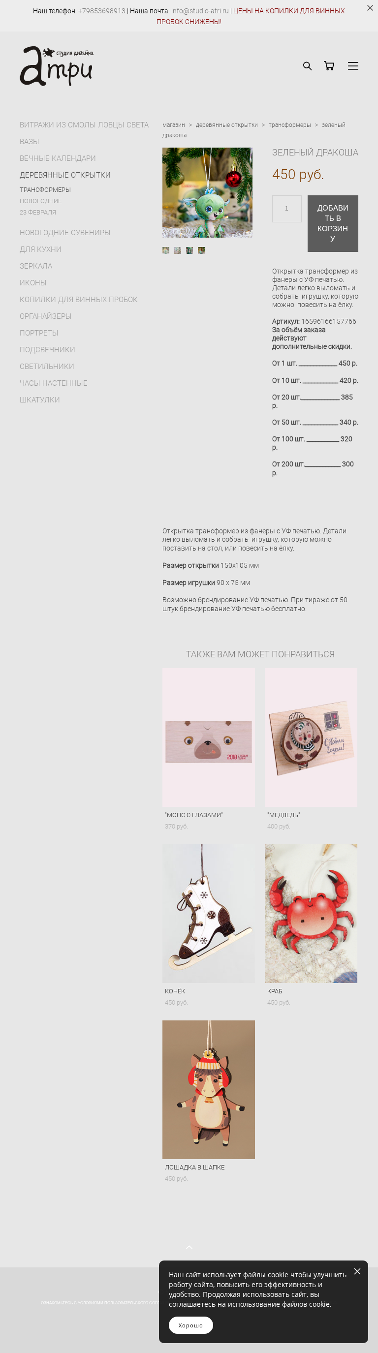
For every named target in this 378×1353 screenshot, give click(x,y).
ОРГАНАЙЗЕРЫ (46, 316)
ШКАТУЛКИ (40, 399)
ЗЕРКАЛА (36, 266)
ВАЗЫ (29, 141)
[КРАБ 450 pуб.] (311, 913)
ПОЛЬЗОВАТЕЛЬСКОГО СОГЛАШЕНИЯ (140, 1303)
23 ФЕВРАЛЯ (38, 212)
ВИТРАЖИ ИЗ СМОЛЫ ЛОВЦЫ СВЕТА (84, 124)
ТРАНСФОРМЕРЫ (45, 189)
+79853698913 (102, 10)
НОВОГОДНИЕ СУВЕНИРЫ (65, 232)
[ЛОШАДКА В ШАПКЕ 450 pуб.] (208, 1089)
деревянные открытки (227, 124)
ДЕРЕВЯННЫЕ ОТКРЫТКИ (65, 175)
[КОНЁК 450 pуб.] (208, 913)
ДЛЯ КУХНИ (41, 249)
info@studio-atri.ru (200, 10)
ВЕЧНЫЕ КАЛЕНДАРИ (58, 158)
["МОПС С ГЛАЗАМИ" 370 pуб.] (208, 737)
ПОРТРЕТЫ (39, 333)
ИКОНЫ (33, 282)
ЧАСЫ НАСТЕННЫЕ (54, 383)
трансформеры (290, 124)
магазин (173, 124)
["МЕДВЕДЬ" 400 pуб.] (311, 737)
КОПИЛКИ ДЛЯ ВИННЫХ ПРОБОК (79, 299)
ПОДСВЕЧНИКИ (47, 349)
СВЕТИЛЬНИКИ (47, 366)
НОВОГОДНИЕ (41, 200)
